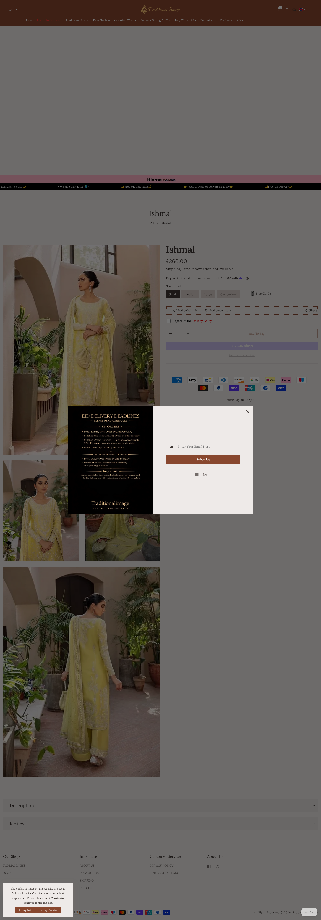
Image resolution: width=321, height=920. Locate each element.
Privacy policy (26, 910)
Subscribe (203, 459)
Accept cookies (49, 910)
